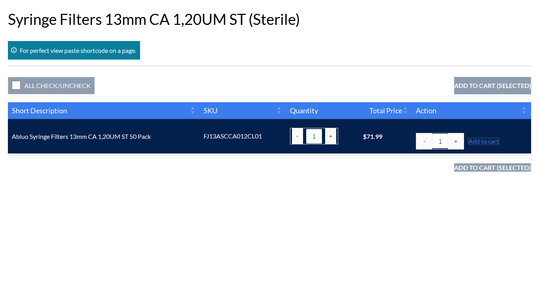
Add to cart (483, 141)
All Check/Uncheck (57, 85)
